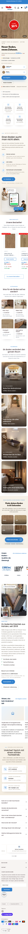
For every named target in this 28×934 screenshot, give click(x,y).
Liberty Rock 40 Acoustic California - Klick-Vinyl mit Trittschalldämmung (9, 254)
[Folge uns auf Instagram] (2, 911)
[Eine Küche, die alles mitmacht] (14, 410)
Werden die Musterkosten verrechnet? (9, 809)
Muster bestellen (7, 82)
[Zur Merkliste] (17, 234)
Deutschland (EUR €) (15, 904)
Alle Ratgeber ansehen (21, 698)
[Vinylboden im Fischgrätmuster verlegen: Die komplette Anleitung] (12, 713)
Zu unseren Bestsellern (14, 276)
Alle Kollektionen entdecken (20, 553)
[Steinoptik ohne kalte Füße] (14, 477)
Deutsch (4, 904)
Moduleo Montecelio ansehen (11, 490)
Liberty (6, 251)
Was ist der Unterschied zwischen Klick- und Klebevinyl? (11, 816)
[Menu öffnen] (2, 7)
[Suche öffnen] (15, 8)
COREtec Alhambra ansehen (11, 456)
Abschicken (7, 889)
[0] (25, 8)
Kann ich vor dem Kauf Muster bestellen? (10, 802)
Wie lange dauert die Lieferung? (11, 828)
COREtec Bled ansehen (9, 423)
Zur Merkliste (7, 179)
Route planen (7, 682)
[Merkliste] (21, 7)
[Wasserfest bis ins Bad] (14, 444)
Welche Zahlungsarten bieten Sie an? (11, 834)
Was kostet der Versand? (9, 823)
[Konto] (18, 8)
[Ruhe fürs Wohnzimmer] (14, 377)
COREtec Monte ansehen (10, 390)
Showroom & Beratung (10, 687)
